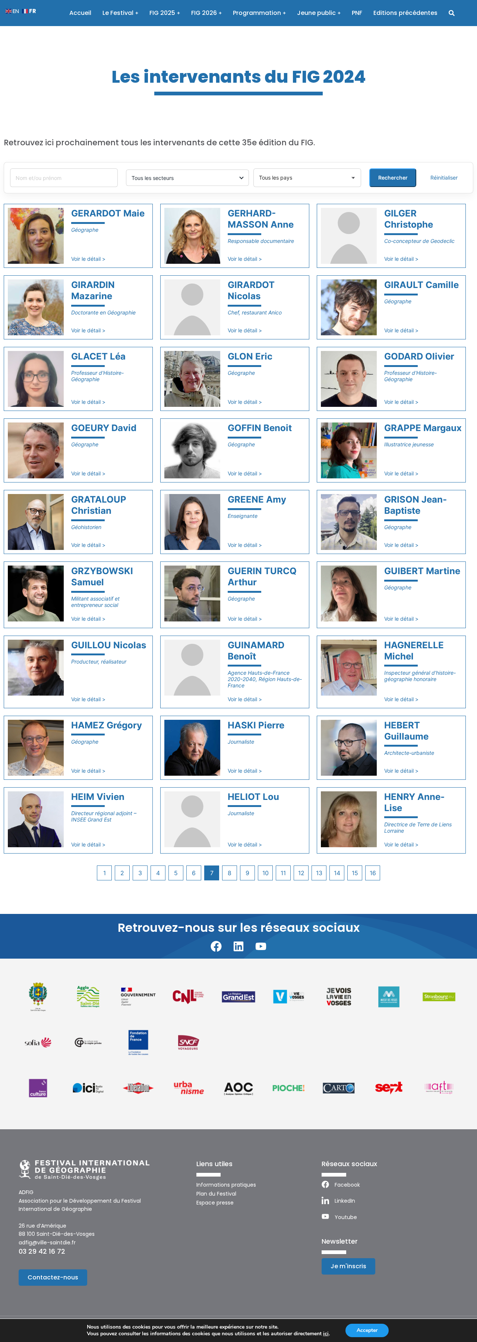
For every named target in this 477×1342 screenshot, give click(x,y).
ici (326, 1333)
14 (337, 873)
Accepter (367, 1330)
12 (301, 873)
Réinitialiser (444, 177)
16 (373, 873)
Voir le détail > (88, 259)
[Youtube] (260, 946)
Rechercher (393, 177)
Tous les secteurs (153, 178)
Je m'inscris (348, 1266)
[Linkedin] (238, 946)
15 (355, 873)
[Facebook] (216, 946)
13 (319, 873)
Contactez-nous (53, 1277)
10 (265, 873)
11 (283, 873)
